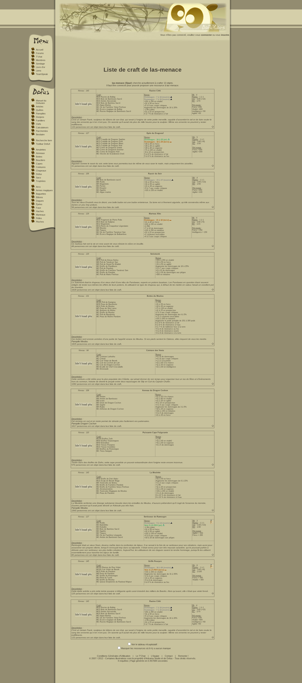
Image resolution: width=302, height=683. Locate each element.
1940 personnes (79, 510)
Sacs (38, 177)
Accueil (39, 49)
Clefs (38, 124)
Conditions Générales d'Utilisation (113, 656)
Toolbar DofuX (43, 144)
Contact (169, 656)
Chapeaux (41, 170)
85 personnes (78, 555)
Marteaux (40, 215)
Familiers (40, 120)
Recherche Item (44, 140)
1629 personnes (79, 290)
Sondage (40, 63)
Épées (39, 204)
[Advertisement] (142, 53)
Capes (39, 163)
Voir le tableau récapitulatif (144, 644)
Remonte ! (183, 656)
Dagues (40, 201)
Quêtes (39, 110)
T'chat (39, 56)
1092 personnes (79, 384)
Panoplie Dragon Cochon (83, 423)
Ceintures (41, 167)
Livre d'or (40, 67)
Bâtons (39, 197)
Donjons (40, 117)
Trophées (41, 181)
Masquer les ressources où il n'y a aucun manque (146, 648)
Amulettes (41, 149)
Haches (40, 211)
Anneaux (40, 153)
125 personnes (78, 593)
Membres (40, 60)
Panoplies (41, 113)
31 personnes (78, 166)
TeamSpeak (42, 74)
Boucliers (40, 160)
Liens (38, 70)
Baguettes (41, 194)
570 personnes (78, 465)
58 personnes (78, 207)
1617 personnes (79, 426)
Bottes (39, 156)
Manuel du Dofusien (41, 101)
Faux (38, 208)
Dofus (39, 174)
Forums (40, 53)
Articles (39, 106)
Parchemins (42, 131)
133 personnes (78, 127)
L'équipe (155, 656)
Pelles (39, 218)
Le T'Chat (140, 656)
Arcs (38, 187)
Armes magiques (44, 190)
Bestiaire (40, 134)
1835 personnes (79, 344)
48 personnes (78, 246)
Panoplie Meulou (79, 341)
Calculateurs (42, 127)
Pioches (40, 221)
